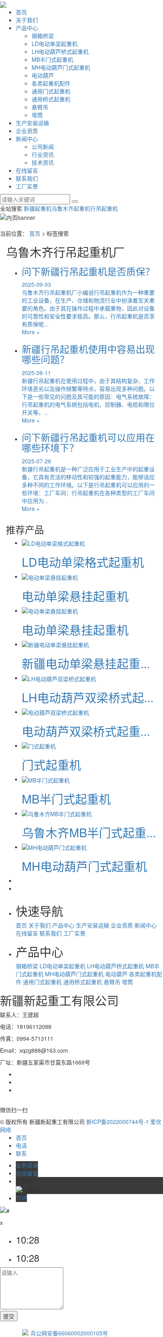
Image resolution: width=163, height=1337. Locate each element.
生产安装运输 (32, 123)
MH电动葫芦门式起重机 (61, 67)
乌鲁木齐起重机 (70, 208)
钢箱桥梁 (43, 36)
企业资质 (27, 131)
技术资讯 (43, 162)
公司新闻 (43, 146)
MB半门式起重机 (52, 59)
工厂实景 (27, 186)
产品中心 (27, 28)
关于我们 (27, 20)
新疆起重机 (37, 208)
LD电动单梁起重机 (55, 44)
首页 (21, 12)
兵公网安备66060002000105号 (69, 1333)
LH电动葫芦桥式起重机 (60, 51)
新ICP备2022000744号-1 (117, 1122)
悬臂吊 (40, 107)
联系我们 (27, 178)
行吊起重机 (104, 208)
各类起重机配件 (51, 83)
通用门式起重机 (51, 91)
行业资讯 (43, 154)
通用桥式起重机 (51, 99)
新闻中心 (27, 139)
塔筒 (37, 115)
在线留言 (27, 170)
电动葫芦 (43, 75)
